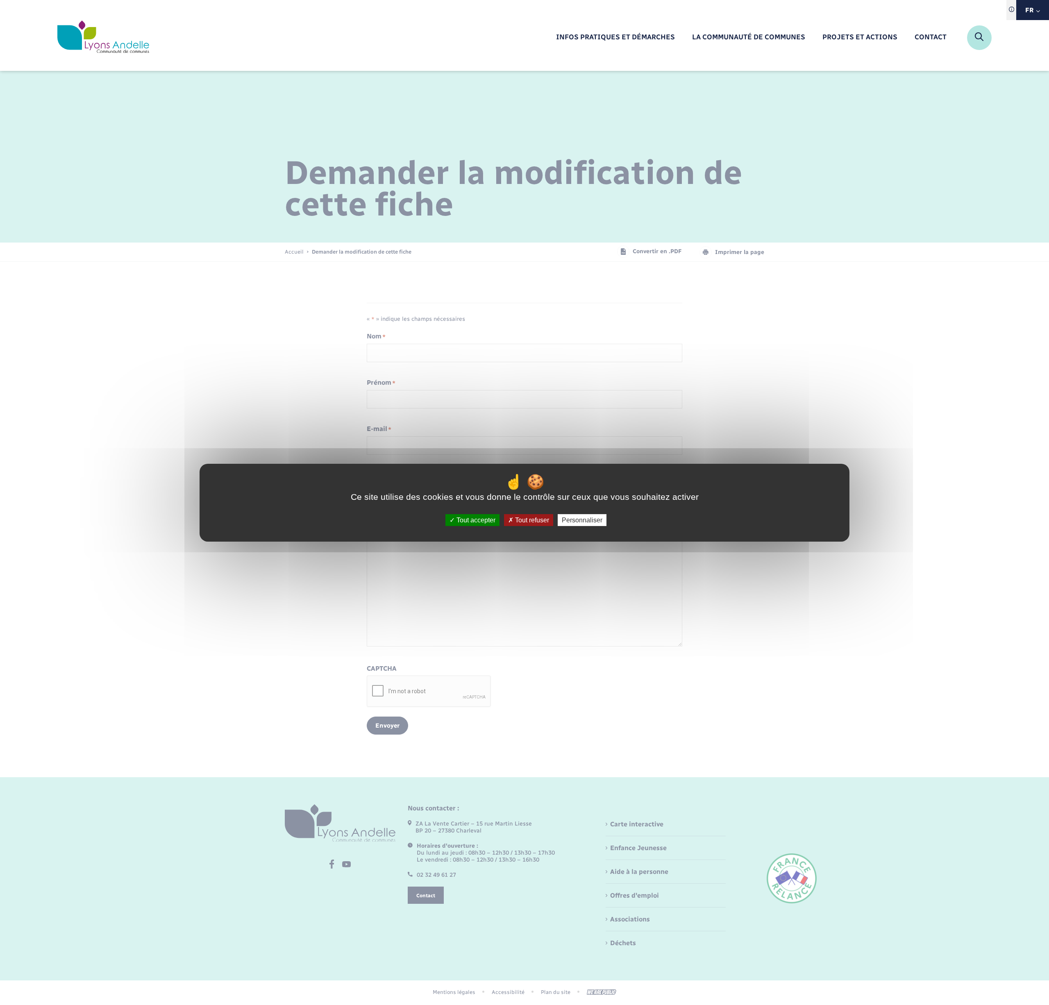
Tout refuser (531, 519)
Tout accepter (475, 519)
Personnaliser (582, 519)
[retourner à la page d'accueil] (103, 37)
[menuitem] (615, 37)
